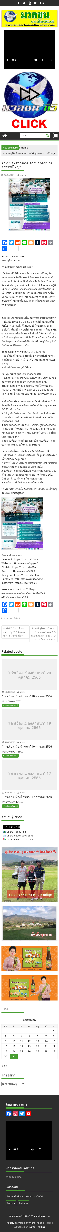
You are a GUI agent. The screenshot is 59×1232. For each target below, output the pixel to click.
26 (29, 1051)
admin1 (23, 175)
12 (29, 1041)
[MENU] (55, 135)
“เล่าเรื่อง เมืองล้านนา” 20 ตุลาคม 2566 (29, 675)
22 (53, 1046)
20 (37, 1046)
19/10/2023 (9, 742)
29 (53, 1051)
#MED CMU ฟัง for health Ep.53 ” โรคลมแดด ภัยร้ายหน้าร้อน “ (14, 632)
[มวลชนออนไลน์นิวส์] (4, 135)
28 (46, 1051)
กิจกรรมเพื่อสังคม (15, 1196)
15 (53, 1041)
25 (21, 1051)
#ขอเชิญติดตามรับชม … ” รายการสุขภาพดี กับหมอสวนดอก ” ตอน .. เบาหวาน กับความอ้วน (43, 634)
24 (13, 1051)
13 (37, 1041)
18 (21, 1046)
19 (29, 1046)
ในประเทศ (23, 1203)
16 (5, 1046)
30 (5, 1056)
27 (37, 1051)
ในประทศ (11, 1203)
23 (5, 1051)
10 (13, 1041)
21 (46, 1046)
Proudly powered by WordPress (23, 1222)
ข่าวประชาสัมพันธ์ (12, 618)
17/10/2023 (9, 792)
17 (13, 1046)
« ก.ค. (4, 1065)
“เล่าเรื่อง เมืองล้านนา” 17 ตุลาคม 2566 (29, 775)
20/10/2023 (9, 692)
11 (21, 1041)
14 (46, 1041)
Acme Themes (37, 1226)
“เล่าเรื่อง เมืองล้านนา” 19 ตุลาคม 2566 (29, 725)
